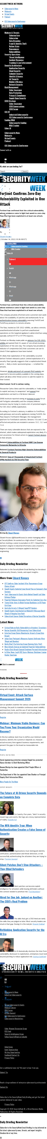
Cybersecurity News (11, 8)
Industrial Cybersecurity (18, 114)
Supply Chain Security (17, 98)
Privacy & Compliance (17, 95)
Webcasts (8, 11)
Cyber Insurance (15, 90)
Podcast (7, 16)
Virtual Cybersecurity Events (14, 1005)
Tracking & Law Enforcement (20, 62)
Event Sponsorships (11, 1049)
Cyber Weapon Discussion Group (16, 1028)
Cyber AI (8, 128)
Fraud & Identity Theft (18, 43)
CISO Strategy (10, 101)
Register (3, 717)
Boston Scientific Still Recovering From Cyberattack (23, 630)
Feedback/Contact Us (12, 1055)
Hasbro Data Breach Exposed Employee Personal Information (26, 649)
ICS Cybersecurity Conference (15, 21)
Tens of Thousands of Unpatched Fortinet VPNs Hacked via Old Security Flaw (21, 458)
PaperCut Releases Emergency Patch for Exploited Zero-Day (25, 600)
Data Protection (15, 92)
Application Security (17, 68)
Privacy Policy (9, 1057)
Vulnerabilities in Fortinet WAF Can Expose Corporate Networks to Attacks (21, 443)
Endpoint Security (16, 73)
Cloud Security (14, 71)
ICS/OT (7, 112)
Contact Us (4, 1087)
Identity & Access (16, 76)
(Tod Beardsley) (34, 891)
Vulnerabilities (14, 51)
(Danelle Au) (12, 819)
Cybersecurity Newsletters (14, 1018)
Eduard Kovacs (5, 236)
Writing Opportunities (12, 1052)
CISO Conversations (16, 106)
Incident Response (16, 60)
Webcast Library (10, 1007)
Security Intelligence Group (14, 1034)
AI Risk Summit (10, 1013)
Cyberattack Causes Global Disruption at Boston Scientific (25, 616)
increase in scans (33, 398)
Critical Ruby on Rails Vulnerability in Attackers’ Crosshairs (25, 627)
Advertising (9, 1047)
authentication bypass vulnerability (13, 320)
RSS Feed (8, 1031)
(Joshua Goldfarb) (39, 956)
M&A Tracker (14, 125)
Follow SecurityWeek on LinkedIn (16, 1036)
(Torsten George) (11, 859)
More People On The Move (9, 781)
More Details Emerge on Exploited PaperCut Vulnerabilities (25, 646)
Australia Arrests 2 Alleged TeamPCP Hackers (21, 608)
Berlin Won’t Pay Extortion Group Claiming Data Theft (23, 644)
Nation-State (14, 46)
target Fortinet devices (37, 435)
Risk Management (11, 87)
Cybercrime (13, 38)
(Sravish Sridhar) (39, 924)
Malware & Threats (12, 32)
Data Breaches (15, 40)
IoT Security (14, 79)
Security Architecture (13, 65)
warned (33, 391)
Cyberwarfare (14, 35)
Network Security (16, 84)
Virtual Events (9, 14)
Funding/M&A (10, 120)
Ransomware (14, 49)
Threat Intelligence (16, 57)
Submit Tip (4, 1072)
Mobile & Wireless (16, 81)
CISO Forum (13, 109)
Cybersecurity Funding (17, 122)
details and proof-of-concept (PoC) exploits (24, 371)
